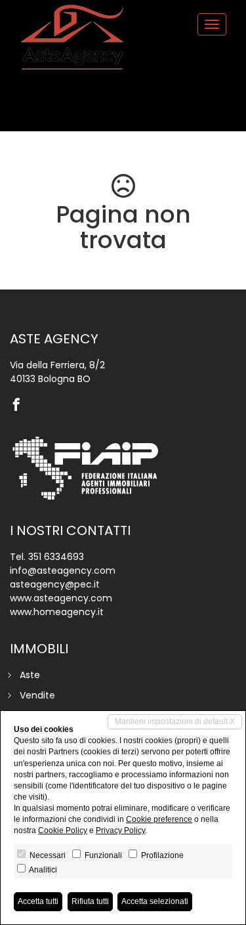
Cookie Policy (62, 830)
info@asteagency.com (62, 570)
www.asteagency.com (61, 598)
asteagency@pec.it (55, 584)
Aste (30, 674)
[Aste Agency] (72, 37)
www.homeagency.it (57, 611)
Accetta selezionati (154, 901)
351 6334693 (56, 556)
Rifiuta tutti (90, 901)
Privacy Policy (120, 830)
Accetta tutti (38, 901)
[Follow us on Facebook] (20, 406)
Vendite (37, 695)
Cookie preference (159, 819)
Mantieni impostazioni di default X (175, 721)
